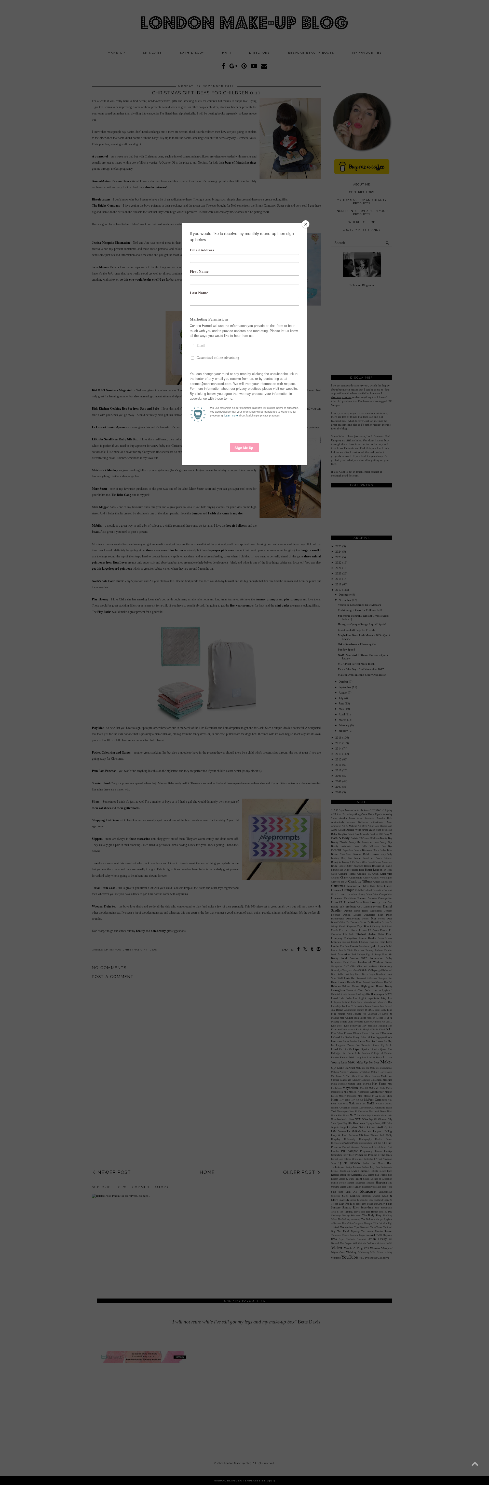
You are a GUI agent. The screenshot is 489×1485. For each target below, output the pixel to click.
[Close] (305, 224)
